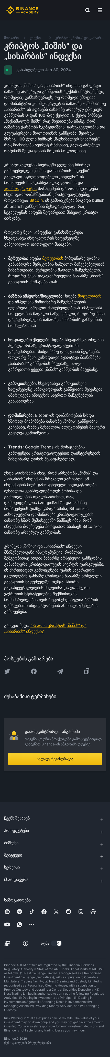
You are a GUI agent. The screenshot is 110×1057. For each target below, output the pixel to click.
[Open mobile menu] (100, 10)
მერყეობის (52, 258)
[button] (100, 10)
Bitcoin (36, 200)
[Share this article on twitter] (7, 671)
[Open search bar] (86, 10)
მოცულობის (89, 296)
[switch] (56, 943)
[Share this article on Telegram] (60, 671)
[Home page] (22, 10)
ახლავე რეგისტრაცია (55, 759)
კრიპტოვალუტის (20, 188)
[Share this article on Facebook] (34, 671)
